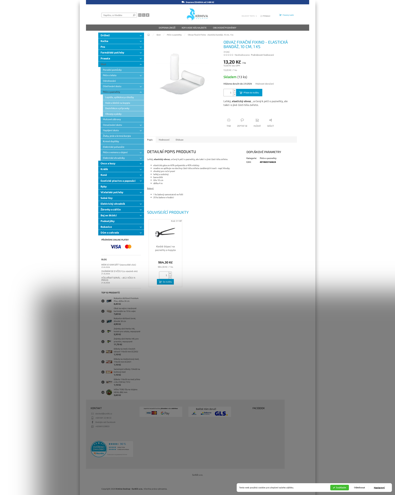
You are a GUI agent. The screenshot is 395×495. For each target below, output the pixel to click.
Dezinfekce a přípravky (117, 108)
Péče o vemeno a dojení (115, 152)
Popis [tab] (150, 139)
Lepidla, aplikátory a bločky (119, 97)
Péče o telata (109, 75)
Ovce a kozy (108, 163)
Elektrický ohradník (113, 203)
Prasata (105, 58)
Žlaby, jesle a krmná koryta (117, 135)
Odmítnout (359, 487)
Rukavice (106, 226)
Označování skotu (112, 124)
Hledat (134, 15)
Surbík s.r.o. (197, 474)
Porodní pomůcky (112, 69)
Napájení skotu (111, 130)
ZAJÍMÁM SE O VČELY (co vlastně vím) (119, 271)
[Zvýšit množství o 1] (234, 91)
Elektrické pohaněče (113, 146)
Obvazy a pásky (113, 113)
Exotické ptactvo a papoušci (118, 180)
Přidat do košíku (251, 92)
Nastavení (379, 487)
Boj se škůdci (109, 215)
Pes (103, 46)
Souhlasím (341, 487)
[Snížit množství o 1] (234, 94)
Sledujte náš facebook (105, 422)
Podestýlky (108, 221)
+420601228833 (102, 426)
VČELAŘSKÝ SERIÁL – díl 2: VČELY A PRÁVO (118, 278)
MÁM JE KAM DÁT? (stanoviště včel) (118, 264)
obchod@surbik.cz (103, 413)
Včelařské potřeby (112, 192)
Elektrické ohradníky (114, 157)
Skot (103, 64)
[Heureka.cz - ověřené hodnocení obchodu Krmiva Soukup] (112, 449)
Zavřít (240, 114)
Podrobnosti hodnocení (262, 54)
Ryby (104, 186)
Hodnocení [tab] (164, 139)
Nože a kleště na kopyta (117, 102)
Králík (104, 169)
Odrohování (109, 80)
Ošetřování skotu (112, 86)
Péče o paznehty (111, 91)
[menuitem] (167, 28)
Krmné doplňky (111, 141)
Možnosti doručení (264, 83)
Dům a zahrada (110, 232)
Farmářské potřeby (112, 52)
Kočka (104, 41)
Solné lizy (107, 198)
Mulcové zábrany (112, 119)
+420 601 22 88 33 (103, 417)
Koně (104, 174)
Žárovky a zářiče (111, 209)
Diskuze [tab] (179, 139)
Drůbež (105, 35)
